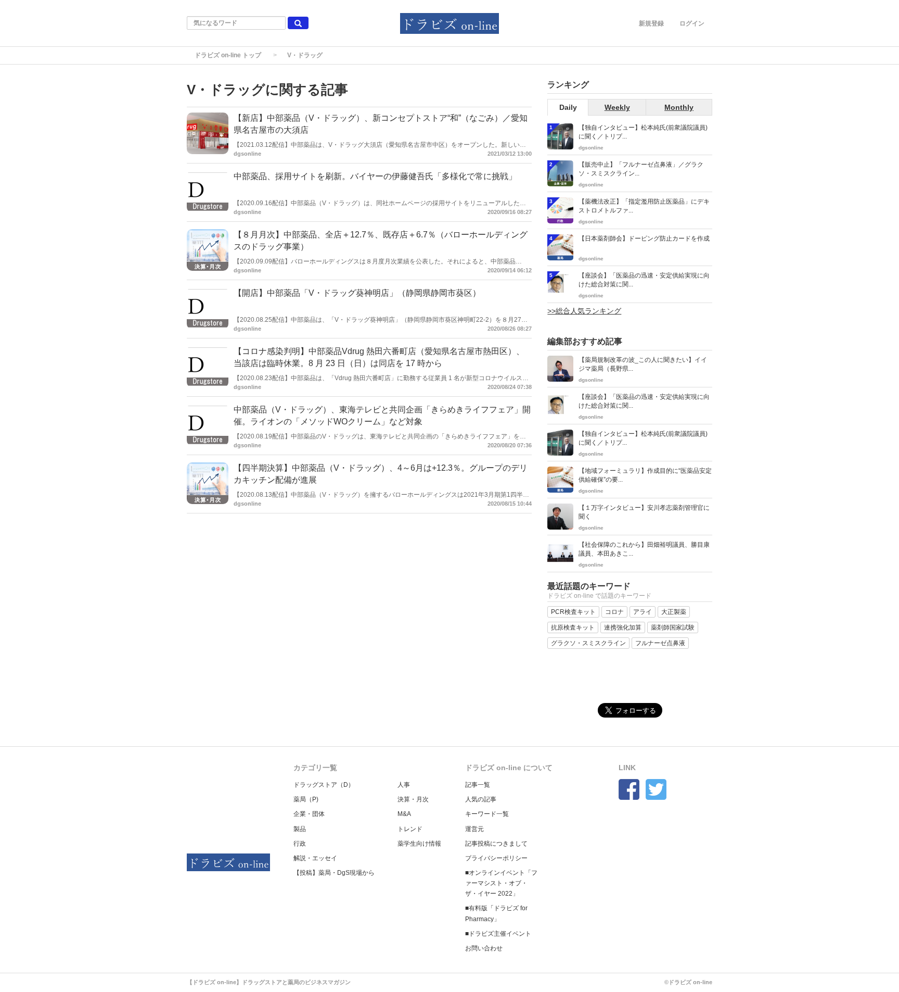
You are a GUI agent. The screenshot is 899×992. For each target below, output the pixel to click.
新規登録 (651, 23)
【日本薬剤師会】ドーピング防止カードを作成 (644, 238)
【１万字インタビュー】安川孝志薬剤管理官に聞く (644, 512)
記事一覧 (477, 784)
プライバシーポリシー (496, 858)
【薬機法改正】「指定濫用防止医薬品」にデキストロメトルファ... (644, 206)
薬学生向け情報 (419, 843)
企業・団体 (309, 814)
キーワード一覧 (487, 814)
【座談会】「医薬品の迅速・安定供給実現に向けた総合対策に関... (644, 280)
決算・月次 (413, 799)
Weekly (617, 107)
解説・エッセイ (315, 858)
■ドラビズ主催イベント (498, 933)
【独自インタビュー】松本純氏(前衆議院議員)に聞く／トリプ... (643, 132)
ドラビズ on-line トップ (228, 55)
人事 (403, 784)
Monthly (678, 107)
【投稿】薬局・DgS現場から (334, 872)
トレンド (409, 829)
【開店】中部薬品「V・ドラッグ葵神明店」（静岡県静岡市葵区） (357, 292)
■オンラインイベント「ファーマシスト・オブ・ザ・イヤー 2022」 (501, 883)
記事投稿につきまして (496, 843)
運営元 (474, 829)
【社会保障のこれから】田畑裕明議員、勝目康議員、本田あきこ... (644, 549)
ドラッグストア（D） (323, 784)
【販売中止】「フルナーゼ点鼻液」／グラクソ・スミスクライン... (641, 169)
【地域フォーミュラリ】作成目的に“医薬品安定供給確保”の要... (645, 475)
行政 (299, 843)
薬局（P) (305, 799)
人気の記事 (480, 799)
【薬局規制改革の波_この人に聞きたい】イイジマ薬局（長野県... (643, 364)
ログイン (691, 23)
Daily (568, 107)
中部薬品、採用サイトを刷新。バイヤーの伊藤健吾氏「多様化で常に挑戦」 (375, 176)
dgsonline (247, 153)
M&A (404, 814)
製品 (299, 829)
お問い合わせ (484, 948)
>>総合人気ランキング (584, 311)
